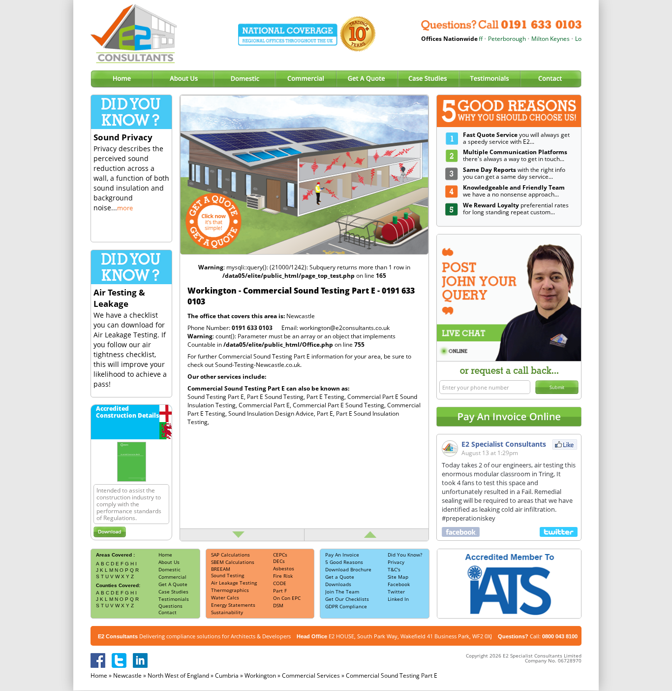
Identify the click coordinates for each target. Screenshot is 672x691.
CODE (279, 583)
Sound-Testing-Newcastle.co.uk (257, 365)
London (572, 38)
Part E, (326, 413)
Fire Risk (283, 575)
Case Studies (173, 591)
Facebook (399, 584)
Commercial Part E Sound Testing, (340, 405)
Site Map (398, 576)
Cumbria (227, 675)
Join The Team (342, 591)
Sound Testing (227, 575)
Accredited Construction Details (127, 412)
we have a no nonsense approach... (514, 190)
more (125, 207)
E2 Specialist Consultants (503, 444)
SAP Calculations (230, 554)
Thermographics (230, 590)
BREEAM (220, 568)
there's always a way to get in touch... (515, 155)
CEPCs (280, 554)
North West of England (178, 675)
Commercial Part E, (266, 405)
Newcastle (300, 316)
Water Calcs (225, 597)
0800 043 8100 (560, 636)
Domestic (169, 569)
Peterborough (494, 38)
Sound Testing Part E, (217, 397)
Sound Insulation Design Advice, (272, 413)
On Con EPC (287, 597)
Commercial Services (311, 675)
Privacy (396, 562)
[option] (304, 175)
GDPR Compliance (346, 606)
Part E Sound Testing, (276, 397)
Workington (260, 675)
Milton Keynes (538, 38)
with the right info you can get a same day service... (514, 173)
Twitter (396, 591)
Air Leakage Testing (234, 582)
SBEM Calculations (232, 562)
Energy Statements (233, 604)
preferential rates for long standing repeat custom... (516, 208)
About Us (169, 562)
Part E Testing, (326, 397)
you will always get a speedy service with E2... (516, 138)
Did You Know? (405, 554)
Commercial (172, 576)
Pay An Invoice (342, 554)
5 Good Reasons (344, 562)
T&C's (394, 569)
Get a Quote (339, 576)
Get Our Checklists (347, 598)
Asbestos (283, 568)
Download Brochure (348, 569)
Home (165, 554)
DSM (278, 605)
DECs (279, 561)
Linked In (398, 598)
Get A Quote (172, 584)
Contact (167, 612)
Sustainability (227, 612)
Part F (280, 590)
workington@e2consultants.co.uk (345, 328)
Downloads (338, 584)
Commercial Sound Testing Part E (391, 675)
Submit (557, 387)
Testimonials (173, 598)
